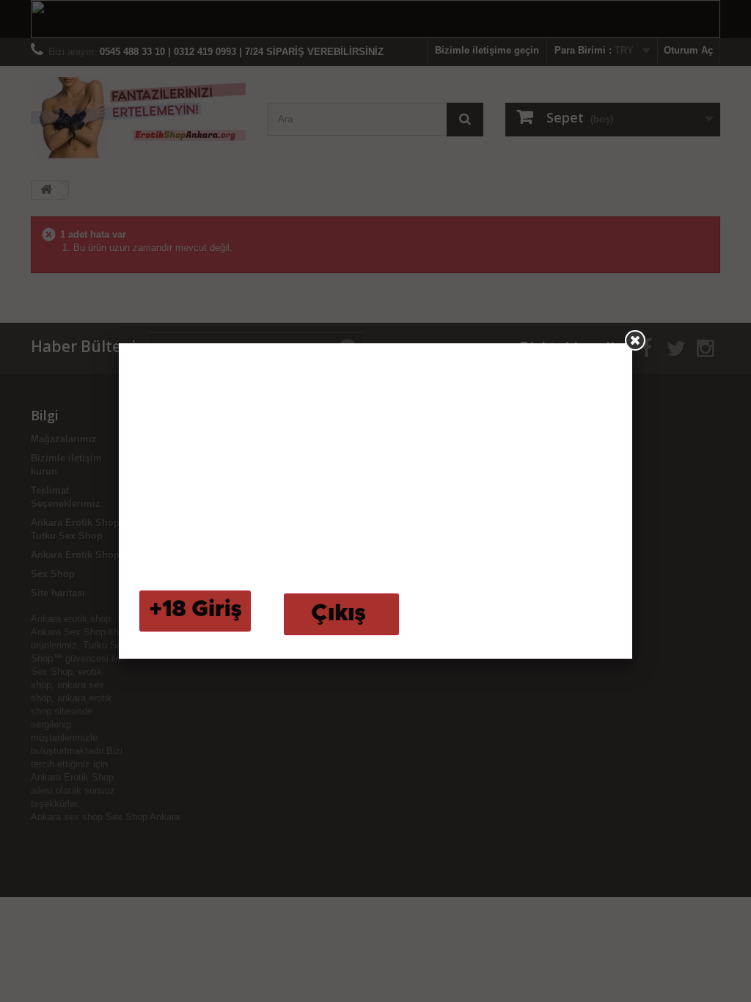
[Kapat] (635, 340)
